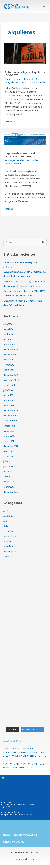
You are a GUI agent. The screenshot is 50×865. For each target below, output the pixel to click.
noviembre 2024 (11, 380)
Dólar (6, 526)
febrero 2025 (9, 364)
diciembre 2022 (10, 446)
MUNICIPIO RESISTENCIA (24, 767)
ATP (24, 748)
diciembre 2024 (10, 374)
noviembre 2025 (11, 354)
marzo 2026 (8, 339)
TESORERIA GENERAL (27, 752)
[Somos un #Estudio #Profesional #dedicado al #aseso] (25, 712)
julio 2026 (7, 324)
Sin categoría (9, 551)
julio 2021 (7, 461)
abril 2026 (8, 334)
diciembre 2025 (10, 349)
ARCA (5, 520)
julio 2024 (7, 390)
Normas (19, 79)
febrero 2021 (9, 486)
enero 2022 (8, 451)
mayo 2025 (8, 359)
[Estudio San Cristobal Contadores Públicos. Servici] (25, 581)
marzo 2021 (8, 481)
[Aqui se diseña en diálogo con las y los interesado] (25, 659)
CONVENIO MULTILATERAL (24, 756)
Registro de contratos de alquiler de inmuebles (20, 155)
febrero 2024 (9, 400)
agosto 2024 (9, 385)
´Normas (7, 556)
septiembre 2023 (11, 420)
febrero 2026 (9, 344)
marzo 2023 (8, 430)
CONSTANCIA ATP (11, 763)
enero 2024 (8, 405)
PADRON (43, 756)
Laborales (8, 531)
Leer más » (10, 121)
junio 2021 (8, 466)
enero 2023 (8, 441)
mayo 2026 (8, 329)
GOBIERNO (15, 748)
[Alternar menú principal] (44, 6)
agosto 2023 (9, 425)
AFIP (5, 510)
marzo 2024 (8, 395)
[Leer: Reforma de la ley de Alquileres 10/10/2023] (25, 53)
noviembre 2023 (11, 415)
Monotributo (9, 536)
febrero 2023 (9, 435)
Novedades (29, 79)
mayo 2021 (8, 471)
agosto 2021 (9, 456)
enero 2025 (8, 369)
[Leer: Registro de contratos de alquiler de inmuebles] (25, 138)
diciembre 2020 (10, 491)
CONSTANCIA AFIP (29, 763)
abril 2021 (8, 476)
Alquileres (10, 79)
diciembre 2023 (10, 410)
